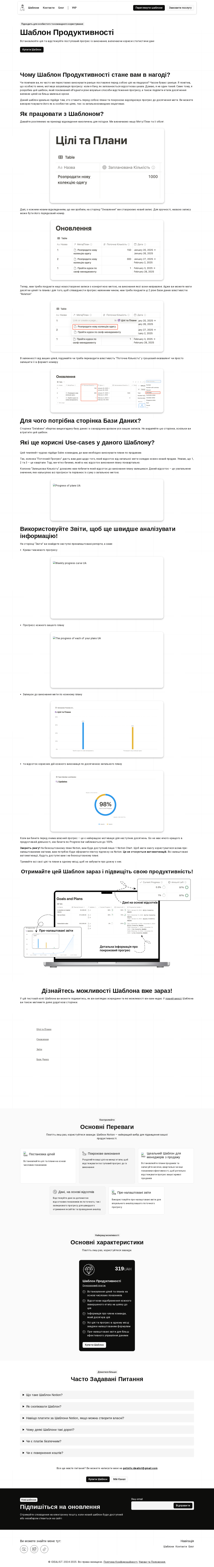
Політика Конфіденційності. (121, 1561)
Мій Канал (119, 1479)
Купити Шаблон (31, 49)
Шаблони (33, 7)
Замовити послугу (180, 7)
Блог (61, 7)
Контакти (49, 7)
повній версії (173, 998)
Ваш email (137, 1499)
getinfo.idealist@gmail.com (140, 1468)
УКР (74, 7)
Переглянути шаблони (149, 7)
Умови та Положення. (152, 1561)
